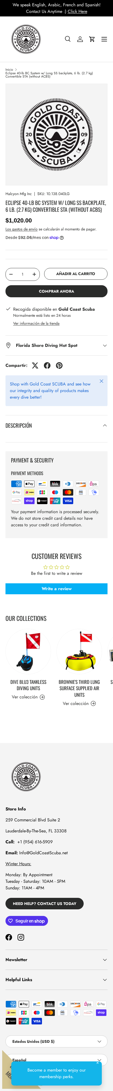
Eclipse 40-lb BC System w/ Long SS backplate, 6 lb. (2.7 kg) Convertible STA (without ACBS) (49, 75)
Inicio (9, 69)
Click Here (77, 11)
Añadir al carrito (75, 273)
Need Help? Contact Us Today (44, 903)
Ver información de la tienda (36, 323)
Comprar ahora (56, 291)
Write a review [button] (57, 589)
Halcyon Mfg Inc (18, 193)
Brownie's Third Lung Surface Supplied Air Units (79, 688)
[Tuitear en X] (35, 365)
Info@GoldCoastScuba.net (43, 853)
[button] (92, 39)
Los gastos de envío (21, 229)
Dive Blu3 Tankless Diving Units (28, 685)
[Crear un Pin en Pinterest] (59, 365)
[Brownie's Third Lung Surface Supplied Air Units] (79, 651)
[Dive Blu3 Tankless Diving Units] (28, 651)
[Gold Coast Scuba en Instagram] (21, 937)
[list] (56, 134)
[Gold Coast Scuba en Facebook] (9, 937)
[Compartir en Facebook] (47, 365)
